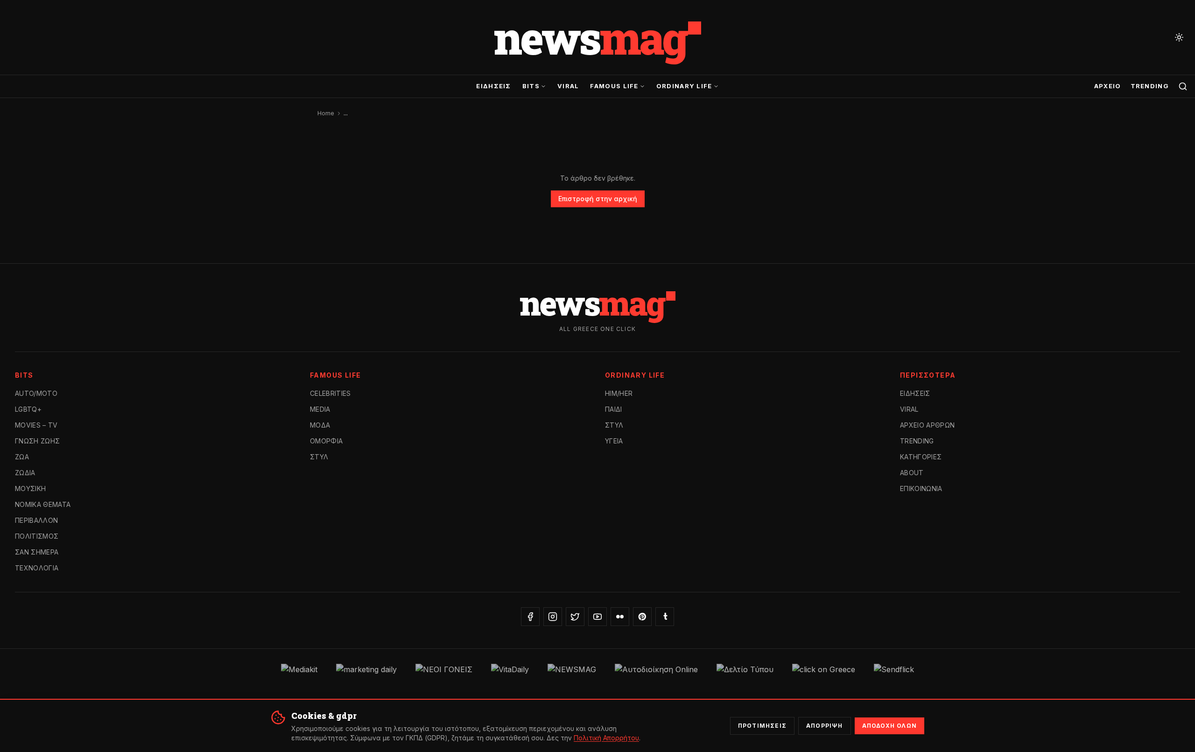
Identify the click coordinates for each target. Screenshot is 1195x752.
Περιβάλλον (36, 520)
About (912, 473)
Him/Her (619, 393)
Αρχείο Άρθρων (927, 425)
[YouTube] (597, 616)
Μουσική (30, 488)
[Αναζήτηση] (1183, 86)
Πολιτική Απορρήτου (606, 738)
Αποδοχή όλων (889, 725)
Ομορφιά (326, 441)
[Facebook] (530, 616)
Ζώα (22, 457)
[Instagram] (552, 616)
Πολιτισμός (37, 536)
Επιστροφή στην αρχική (597, 199)
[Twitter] (575, 616)
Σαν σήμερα (37, 552)
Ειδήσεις (493, 86)
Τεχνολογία (37, 568)
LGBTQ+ (28, 409)
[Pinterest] (642, 616)
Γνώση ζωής (37, 441)
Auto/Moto (36, 393)
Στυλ (319, 457)
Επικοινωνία (921, 488)
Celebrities (330, 393)
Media (320, 409)
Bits (531, 86)
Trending (1150, 86)
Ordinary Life (684, 86)
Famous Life (614, 86)
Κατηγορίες (921, 457)
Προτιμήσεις (762, 725)
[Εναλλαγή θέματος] (1179, 37)
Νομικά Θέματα (43, 504)
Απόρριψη (824, 725)
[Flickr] (620, 616)
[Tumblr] (664, 616)
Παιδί (613, 409)
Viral (568, 86)
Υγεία (614, 441)
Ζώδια (25, 473)
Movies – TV (36, 425)
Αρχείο (1107, 86)
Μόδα (320, 425)
